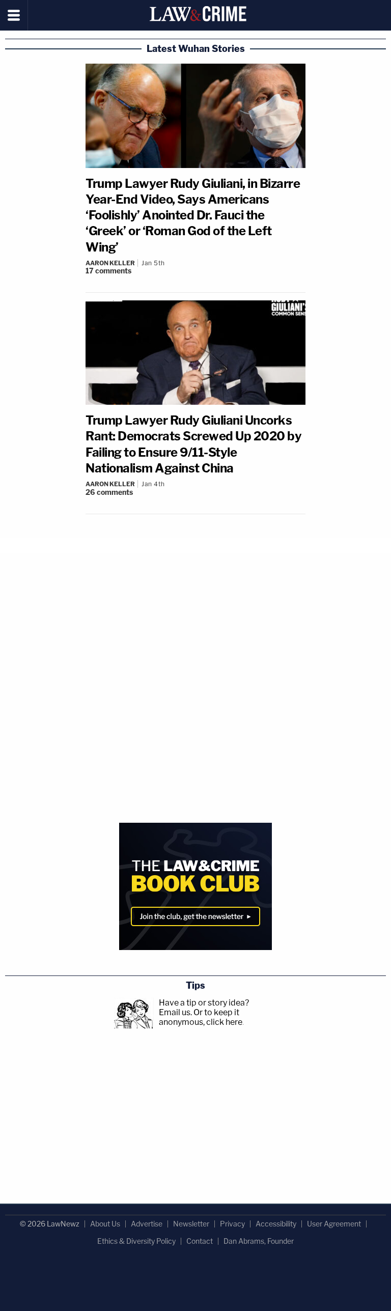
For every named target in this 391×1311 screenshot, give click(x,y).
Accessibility (276, 1223)
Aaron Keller (110, 263)
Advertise (146, 1223)
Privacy (232, 1223)
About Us (105, 1223)
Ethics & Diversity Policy (136, 1241)
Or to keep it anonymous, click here (200, 1017)
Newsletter (191, 1223)
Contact (199, 1241)
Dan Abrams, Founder (259, 1241)
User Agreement (334, 1223)
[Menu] (14, 15)
